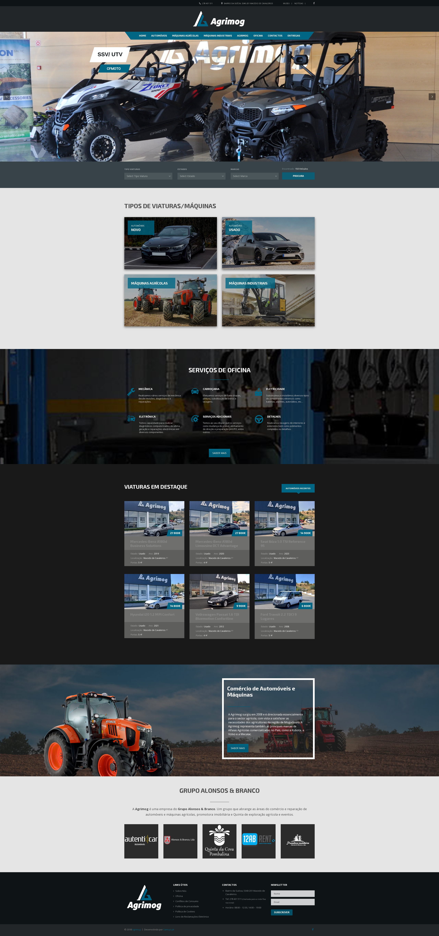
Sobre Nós (180, 891)
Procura (298, 175)
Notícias (298, 3)
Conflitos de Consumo (186, 901)
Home (142, 35)
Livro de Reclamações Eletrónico (192, 917)
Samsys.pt (168, 929)
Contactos (275, 35)
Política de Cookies (185, 911)
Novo (136, 230)
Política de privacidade (187, 906)
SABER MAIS (219, 453)
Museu (286, 3)
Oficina (258, 35)
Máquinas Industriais (218, 35)
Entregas (294, 35)
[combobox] (148, 176)
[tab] (298, 488)
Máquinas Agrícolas (185, 35)
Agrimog (242, 35)
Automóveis (159, 35)
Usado (234, 230)
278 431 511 (207, 3)
